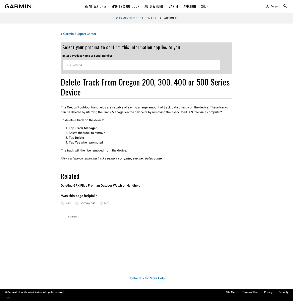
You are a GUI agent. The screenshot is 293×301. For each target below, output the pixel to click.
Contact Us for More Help (147, 278)
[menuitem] (273, 6)
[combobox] (141, 65)
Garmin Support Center (136, 18)
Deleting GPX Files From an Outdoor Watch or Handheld (100, 185)
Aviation (190, 6)
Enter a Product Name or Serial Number (87, 55)
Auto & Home (154, 6)
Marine (173, 6)
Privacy (268, 292)
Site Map (231, 292)
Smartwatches (95, 6)
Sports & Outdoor (126, 6)
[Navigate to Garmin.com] (19, 6)
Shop (204, 6)
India (7, 297)
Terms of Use (250, 292)
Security (283, 292)
